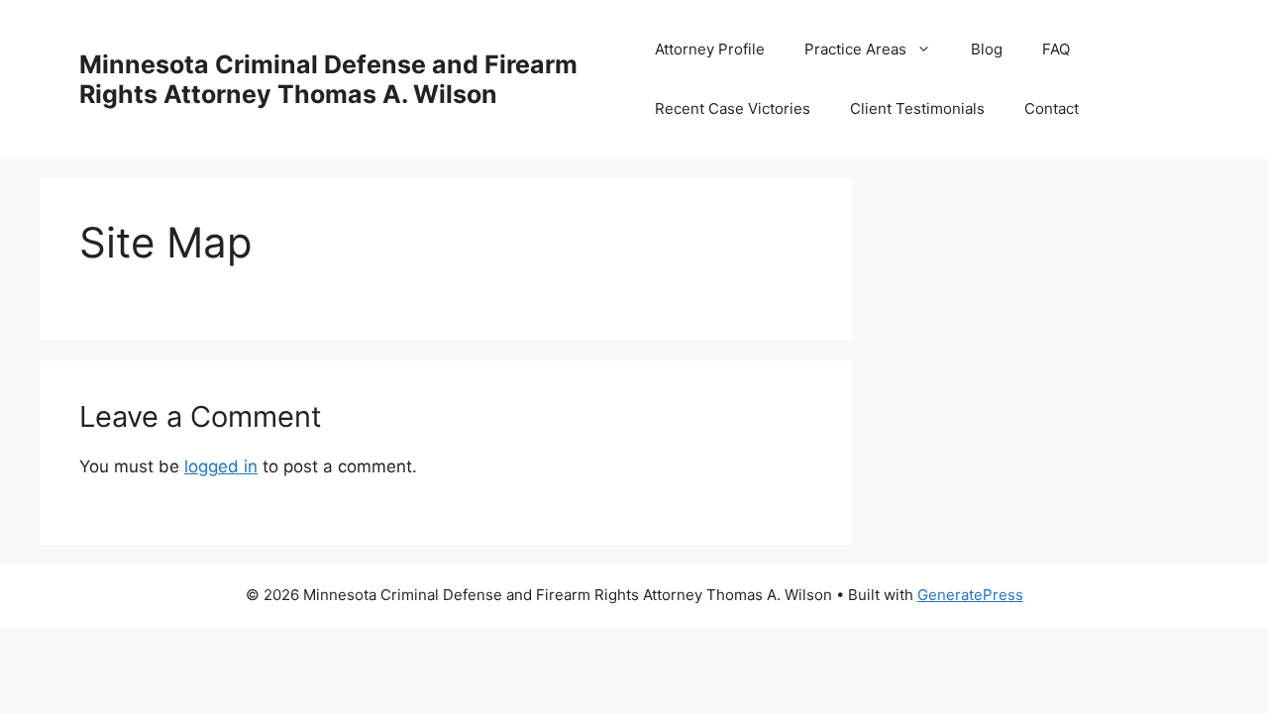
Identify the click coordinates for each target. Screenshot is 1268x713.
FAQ (1056, 49)
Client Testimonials (917, 108)
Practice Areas (855, 49)
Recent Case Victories (732, 108)
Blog (987, 49)
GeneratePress (970, 594)
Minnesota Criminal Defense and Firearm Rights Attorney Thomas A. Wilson (328, 79)
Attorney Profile (710, 49)
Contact (1051, 108)
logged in (221, 466)
